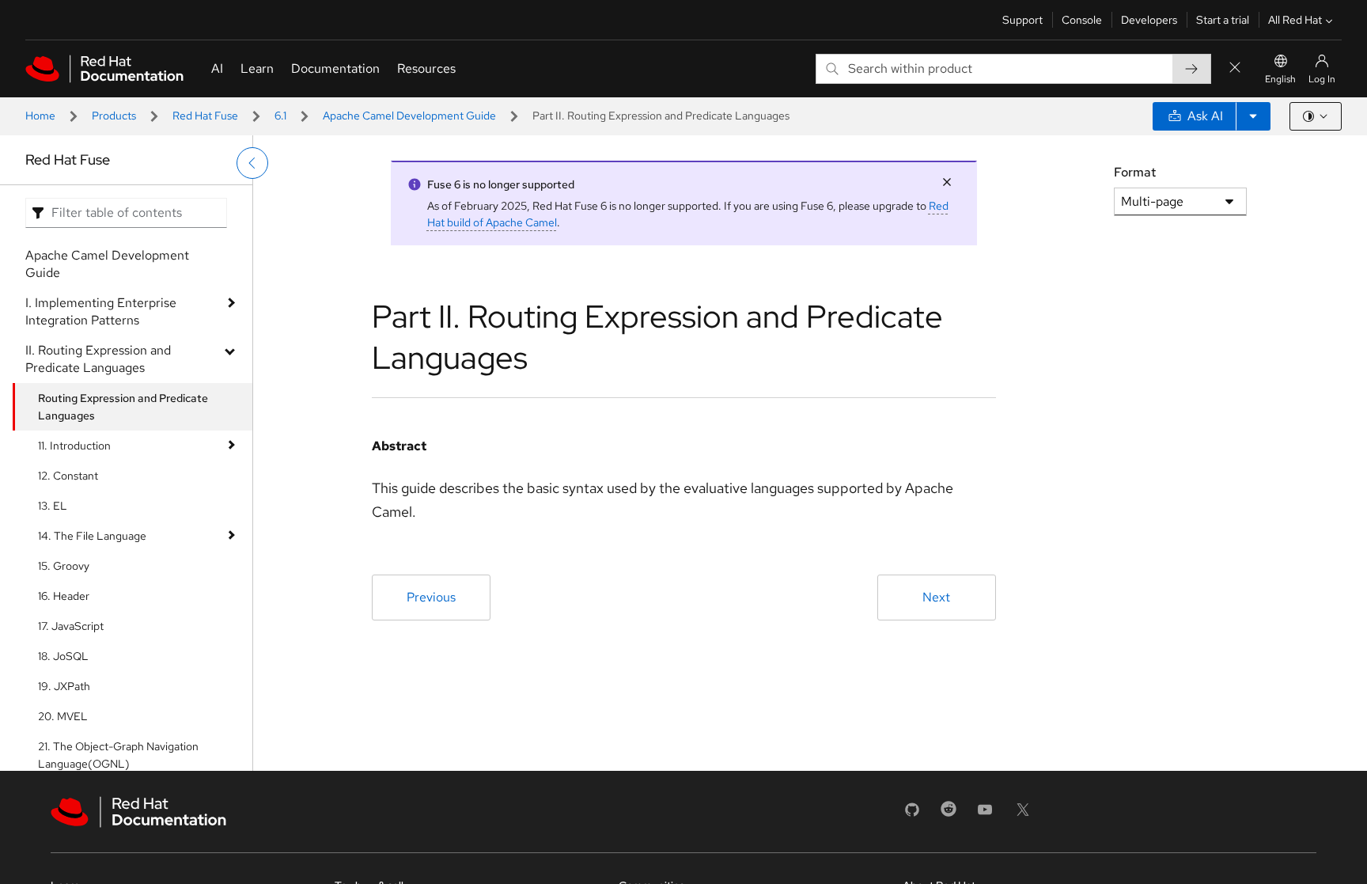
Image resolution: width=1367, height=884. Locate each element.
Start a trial (1222, 20)
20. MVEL (63, 716)
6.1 (280, 115)
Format (1135, 172)
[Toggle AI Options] (1253, 116)
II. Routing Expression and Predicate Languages (98, 359)
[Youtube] (984, 814)
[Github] (912, 814)
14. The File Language (92, 536)
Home (40, 115)
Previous (431, 597)
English (1280, 79)
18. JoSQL (63, 656)
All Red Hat (1295, 20)
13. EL (52, 506)
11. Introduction (74, 445)
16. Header (63, 596)
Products (114, 115)
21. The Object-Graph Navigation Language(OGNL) (118, 755)
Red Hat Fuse (205, 115)
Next (936, 597)
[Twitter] (1022, 814)
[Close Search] (1235, 68)
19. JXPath (64, 686)
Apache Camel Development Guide (409, 115)
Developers (1149, 20)
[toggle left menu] (252, 163)
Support (1022, 20)
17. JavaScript (71, 626)
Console (1082, 20)
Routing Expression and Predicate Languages (123, 407)
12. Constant (68, 476)
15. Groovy (63, 566)
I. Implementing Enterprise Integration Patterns (100, 311)
